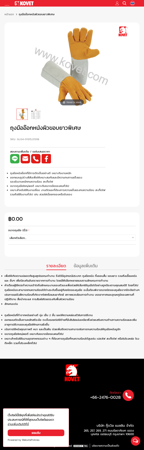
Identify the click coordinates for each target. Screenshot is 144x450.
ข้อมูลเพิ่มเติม (86, 266)
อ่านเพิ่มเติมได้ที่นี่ (18, 424)
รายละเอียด (56, 266)
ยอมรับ (36, 433)
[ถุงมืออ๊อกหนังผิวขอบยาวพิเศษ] (22, 114)
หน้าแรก (9, 14)
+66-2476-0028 (105, 397)
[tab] (56, 266)
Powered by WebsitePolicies (24, 440)
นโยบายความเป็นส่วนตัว (105, 446)
